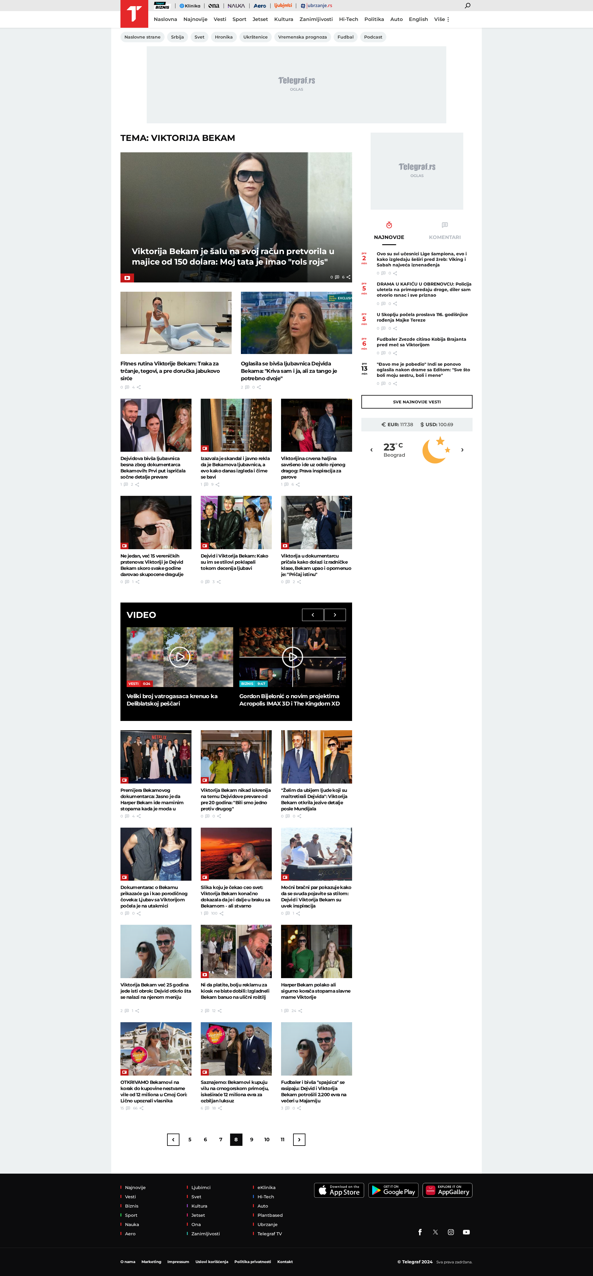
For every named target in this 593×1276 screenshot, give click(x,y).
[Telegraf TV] (466, 1232)
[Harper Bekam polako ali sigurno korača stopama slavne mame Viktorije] (316, 951)
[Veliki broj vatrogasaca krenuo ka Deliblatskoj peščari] (180, 657)
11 (282, 1139)
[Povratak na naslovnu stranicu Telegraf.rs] (134, 14)
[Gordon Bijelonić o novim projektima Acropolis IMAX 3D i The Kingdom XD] (292, 657)
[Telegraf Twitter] (435, 1232)
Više (439, 19)
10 (267, 1139)
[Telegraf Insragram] (451, 1232)
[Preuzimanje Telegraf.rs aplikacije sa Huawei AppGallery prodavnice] (448, 1190)
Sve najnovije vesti (417, 401)
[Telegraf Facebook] (420, 1232)
